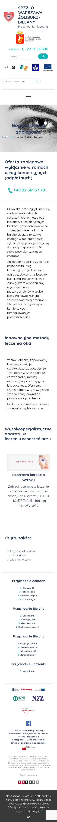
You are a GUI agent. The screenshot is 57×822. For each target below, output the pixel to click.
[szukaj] (43, 56)
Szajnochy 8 (28, 599)
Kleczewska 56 (28, 623)
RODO (18, 730)
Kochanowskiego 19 (28, 627)
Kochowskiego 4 (28, 595)
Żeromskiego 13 (28, 655)
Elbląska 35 (28, 588)
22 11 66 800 (37, 49)
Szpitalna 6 (29, 671)
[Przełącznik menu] (28, 97)
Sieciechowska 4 (28, 647)
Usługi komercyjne (20, 559)
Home (5, 137)
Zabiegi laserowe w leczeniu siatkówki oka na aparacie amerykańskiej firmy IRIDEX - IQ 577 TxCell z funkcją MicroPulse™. (28, 495)
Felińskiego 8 (28, 591)
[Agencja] (28, 782)
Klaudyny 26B (28, 619)
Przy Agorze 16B (28, 643)
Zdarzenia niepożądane (33, 743)
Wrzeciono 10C (28, 651)
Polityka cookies (31, 733)
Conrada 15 (28, 615)
